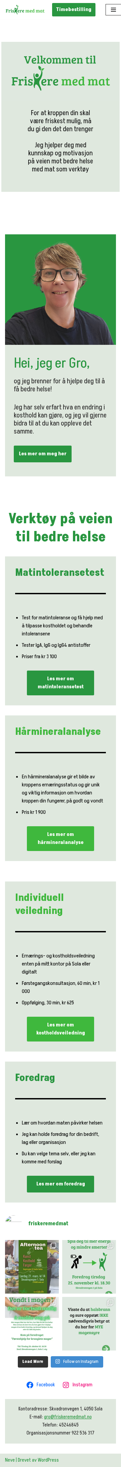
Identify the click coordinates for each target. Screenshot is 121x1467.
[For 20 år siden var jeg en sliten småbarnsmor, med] (89, 1267)
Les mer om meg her (43, 453)
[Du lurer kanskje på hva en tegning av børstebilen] (32, 1323)
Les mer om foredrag (60, 1183)
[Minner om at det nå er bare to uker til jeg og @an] (32, 1267)
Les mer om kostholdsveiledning (60, 1028)
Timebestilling (73, 9)
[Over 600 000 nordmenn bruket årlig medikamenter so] (89, 1323)
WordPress (48, 1460)
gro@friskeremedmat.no (68, 1416)
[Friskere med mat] (25, 9)
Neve (10, 1460)
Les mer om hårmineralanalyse (61, 838)
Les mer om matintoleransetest (61, 682)
